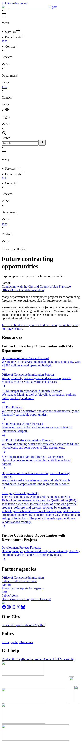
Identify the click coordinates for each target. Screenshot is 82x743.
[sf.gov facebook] (4, 608)
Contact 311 (51, 659)
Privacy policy (11, 642)
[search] (42, 143)
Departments (20, 625)
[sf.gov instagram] (8, 608)
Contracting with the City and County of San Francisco (36, 286)
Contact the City (12, 659)
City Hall (39, 625)
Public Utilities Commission (19, 581)
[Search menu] (41, 131)
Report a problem (33, 659)
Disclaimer (26, 642)
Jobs (4, 41)
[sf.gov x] (18, 608)
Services (7, 625)
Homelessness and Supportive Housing (26, 599)
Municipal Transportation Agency (23, 588)
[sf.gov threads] (13, 608)
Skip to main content (14, 3)
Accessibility (67, 659)
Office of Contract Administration (23, 290)
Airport (6, 584)
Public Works (10, 595)
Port (4, 592)
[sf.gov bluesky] (23, 608)
